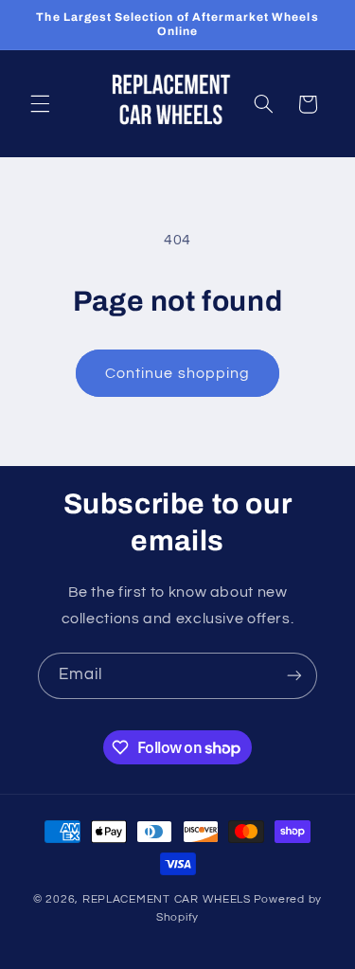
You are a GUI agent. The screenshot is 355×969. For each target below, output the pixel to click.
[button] (40, 104)
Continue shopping (177, 373)
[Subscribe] (294, 676)
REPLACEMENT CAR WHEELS (166, 899)
